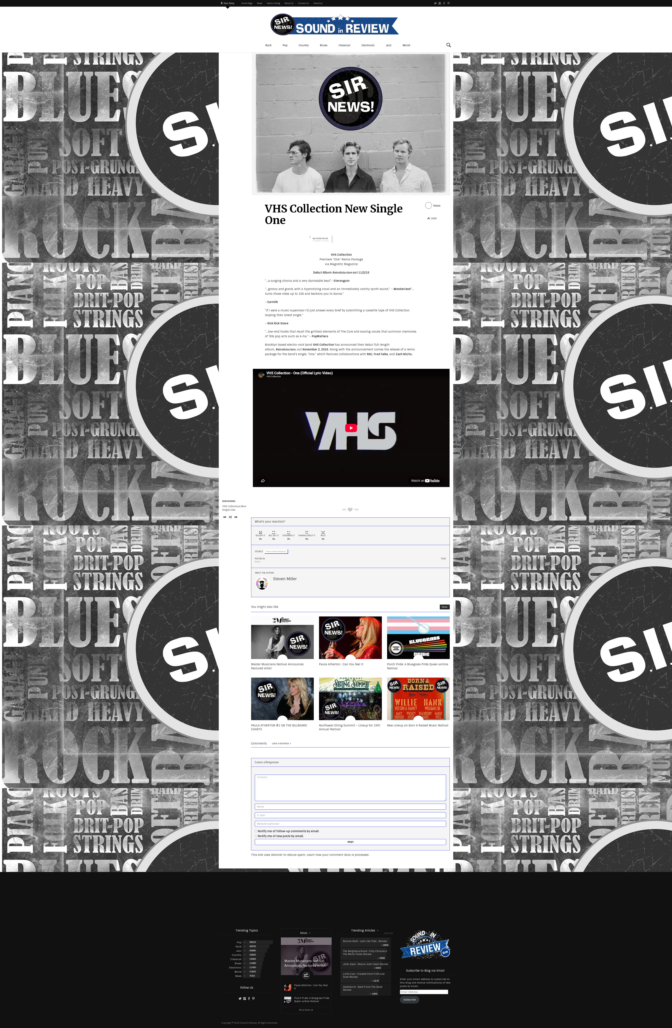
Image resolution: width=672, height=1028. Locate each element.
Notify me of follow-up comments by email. (288, 831)
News (259, 3)
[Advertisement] (336, 899)
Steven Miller (321, 238)
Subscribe (410, 999)
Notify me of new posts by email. (281, 836)
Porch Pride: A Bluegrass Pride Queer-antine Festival (311, 1000)
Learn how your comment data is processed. (338, 855)
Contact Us (303, 3)
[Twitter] (435, 3)
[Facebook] (444, 3)
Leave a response (280, 743)
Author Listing (273, 3)
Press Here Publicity (276, 551)
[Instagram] (440, 3)
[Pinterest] (448, 3)
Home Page (247, 3)
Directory (318, 3)
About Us (289, 3)
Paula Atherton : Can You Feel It (311, 987)
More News (304, 1010)
